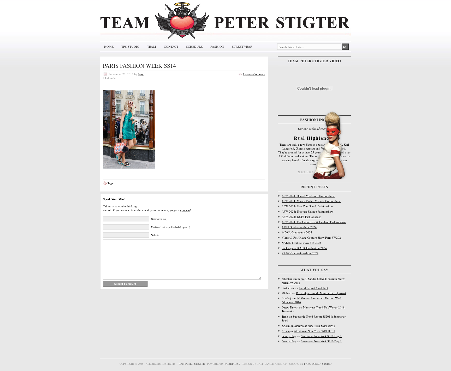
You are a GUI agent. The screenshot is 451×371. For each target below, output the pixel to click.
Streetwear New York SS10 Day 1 (314, 325)
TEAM (151, 46)
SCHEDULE (194, 46)
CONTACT (171, 46)
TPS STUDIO (130, 46)
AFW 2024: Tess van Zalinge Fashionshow (307, 211)
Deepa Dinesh (290, 307)
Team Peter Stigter (191, 364)
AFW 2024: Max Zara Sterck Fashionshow (307, 206)
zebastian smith (291, 279)
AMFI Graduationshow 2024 (299, 227)
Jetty (141, 74)
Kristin (286, 325)
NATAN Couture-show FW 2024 (301, 243)
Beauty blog (289, 336)
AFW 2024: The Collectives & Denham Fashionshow (314, 222)
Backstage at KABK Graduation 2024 (304, 248)
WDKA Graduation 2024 (297, 232)
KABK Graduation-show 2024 (300, 253)
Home (109, 46)
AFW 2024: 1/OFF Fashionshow (301, 217)
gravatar (185, 210)
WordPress (232, 364)
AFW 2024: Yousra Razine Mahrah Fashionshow (311, 201)
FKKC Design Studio (317, 364)
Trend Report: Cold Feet (313, 288)
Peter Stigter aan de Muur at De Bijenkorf (321, 293)
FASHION (217, 46)
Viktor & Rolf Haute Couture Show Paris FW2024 (312, 237)
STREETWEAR (242, 46)
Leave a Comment (254, 74)
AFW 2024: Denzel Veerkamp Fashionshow (308, 196)
